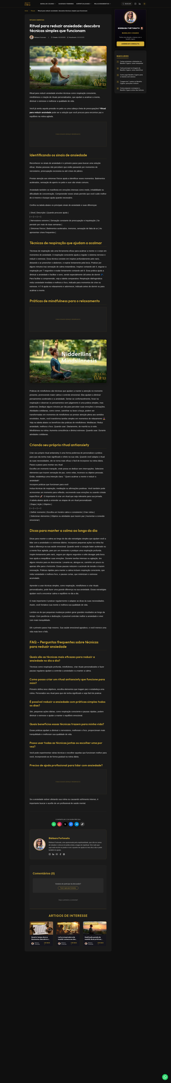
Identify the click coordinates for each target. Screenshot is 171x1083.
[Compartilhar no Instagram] (59, 824)
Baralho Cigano (47, 4)
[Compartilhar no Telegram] (76, 824)
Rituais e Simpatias (38, 923)
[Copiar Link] (82, 824)
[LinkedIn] (140, 4)
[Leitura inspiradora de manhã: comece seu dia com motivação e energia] (68, 928)
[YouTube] (57, 854)
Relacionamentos (101, 4)
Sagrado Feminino (66, 4)
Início (26, 11)
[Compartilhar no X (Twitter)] (65, 824)
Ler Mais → (47, 943)
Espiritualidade (83, 4)
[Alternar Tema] (144, 4)
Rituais (33, 11)
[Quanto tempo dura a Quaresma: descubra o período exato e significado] (41, 928)
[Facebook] (60, 854)
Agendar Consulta (130, 44)
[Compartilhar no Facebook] (71, 824)
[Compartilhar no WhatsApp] (54, 824)
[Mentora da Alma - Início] (27, 4)
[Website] (64, 854)
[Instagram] (135, 4)
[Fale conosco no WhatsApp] (165, 1077)
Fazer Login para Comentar (68, 888)
